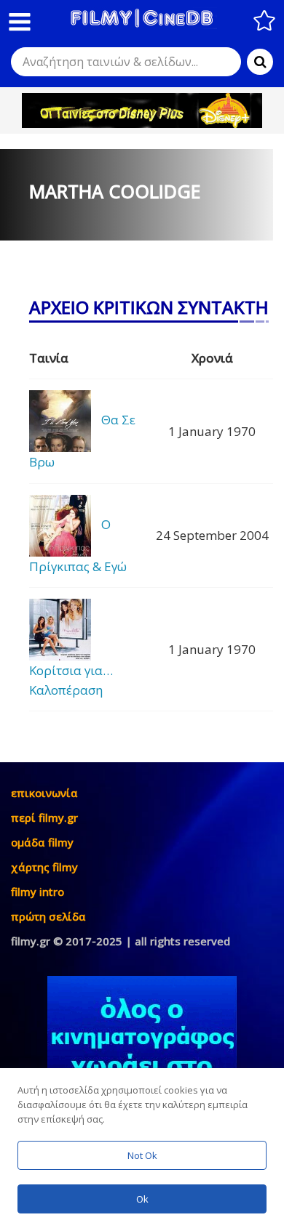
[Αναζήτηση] (260, 62)
